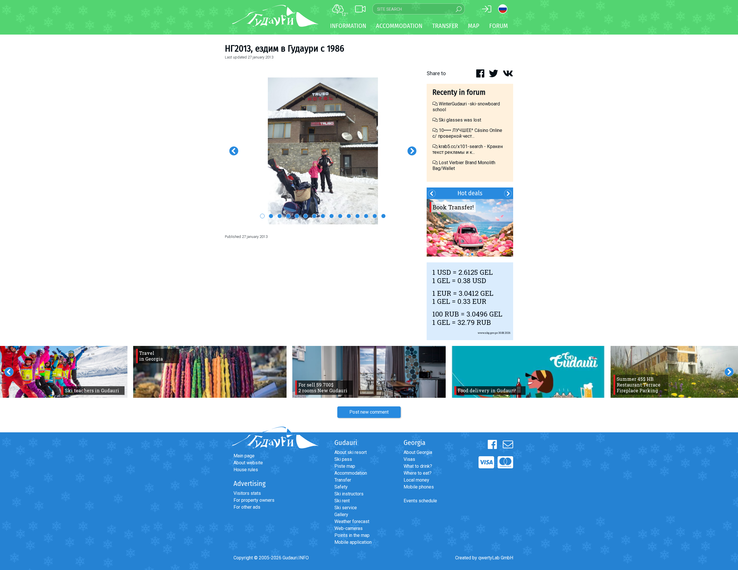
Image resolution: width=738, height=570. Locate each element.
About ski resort (350, 452)
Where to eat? (418, 473)
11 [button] (349, 216)
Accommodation (350, 473)
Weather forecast (351, 521)
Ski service (345, 507)
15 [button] (383, 216)
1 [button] (262, 216)
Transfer (342, 480)
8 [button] (323, 216)
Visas (409, 459)
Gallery (341, 514)
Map (473, 26)
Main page (244, 456)
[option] (323, 150)
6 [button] (305, 216)
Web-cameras (348, 528)
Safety (341, 487)
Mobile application (353, 542)
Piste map (344, 466)
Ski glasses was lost (459, 120)
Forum (498, 26)
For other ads (247, 507)
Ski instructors (349, 494)
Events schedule (420, 500)
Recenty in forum (458, 92)
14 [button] (374, 216)
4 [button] (288, 216)
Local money (416, 480)
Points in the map (352, 535)
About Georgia (418, 452)
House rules (246, 469)
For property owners (254, 500)
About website (248, 462)
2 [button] (271, 216)
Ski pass (343, 459)
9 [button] (331, 216)
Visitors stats (247, 493)
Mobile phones (419, 487)
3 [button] (279, 216)
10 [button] (340, 216)
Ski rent (342, 500)
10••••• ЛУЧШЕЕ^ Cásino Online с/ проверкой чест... (467, 133)
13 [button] (366, 216)
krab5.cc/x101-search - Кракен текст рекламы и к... (467, 149)
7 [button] (314, 216)
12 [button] (357, 216)
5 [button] (297, 216)
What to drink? (418, 466)
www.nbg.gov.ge (488, 332)
